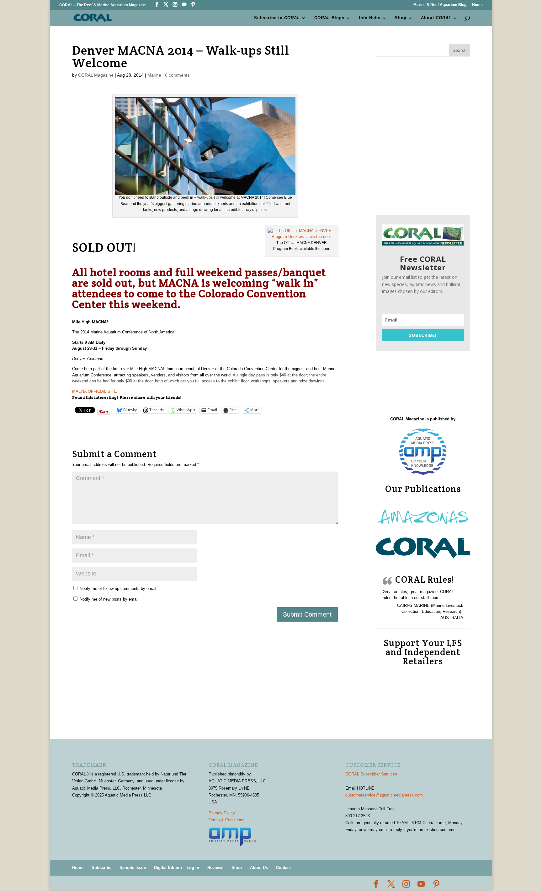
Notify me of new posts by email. (110, 599)
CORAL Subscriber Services (371, 774)
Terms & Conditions (226, 820)
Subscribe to (277, 18)
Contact (283, 867)
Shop (400, 18)
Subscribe (101, 867)
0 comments (177, 75)
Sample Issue (133, 867)
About (436, 18)
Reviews (215, 867)
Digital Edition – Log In (176, 867)
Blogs (329, 18)
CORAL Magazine (96, 75)
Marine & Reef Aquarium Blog (439, 5)
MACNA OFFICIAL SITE (94, 391)
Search (460, 50)
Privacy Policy (222, 813)
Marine (154, 75)
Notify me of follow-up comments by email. (118, 588)
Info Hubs (369, 18)
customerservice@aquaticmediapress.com (384, 795)
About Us (259, 867)
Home (477, 5)
